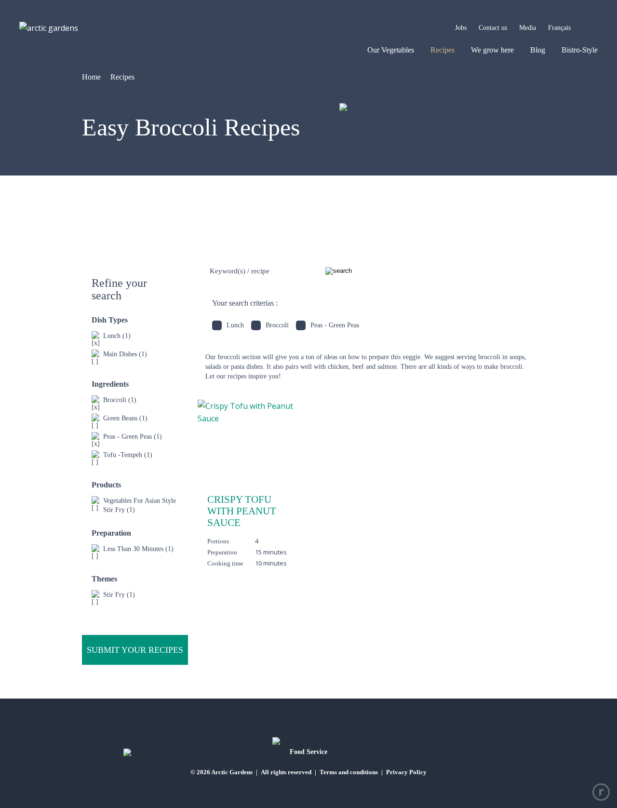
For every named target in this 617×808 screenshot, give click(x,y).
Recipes (442, 50)
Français (559, 27)
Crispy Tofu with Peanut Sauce (241, 511)
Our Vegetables (390, 50)
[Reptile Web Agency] (601, 792)
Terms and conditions (349, 772)
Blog (537, 50)
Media (527, 27)
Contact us (493, 27)
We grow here (492, 50)
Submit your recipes (135, 650)
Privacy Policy (406, 772)
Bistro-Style (580, 50)
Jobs (461, 27)
